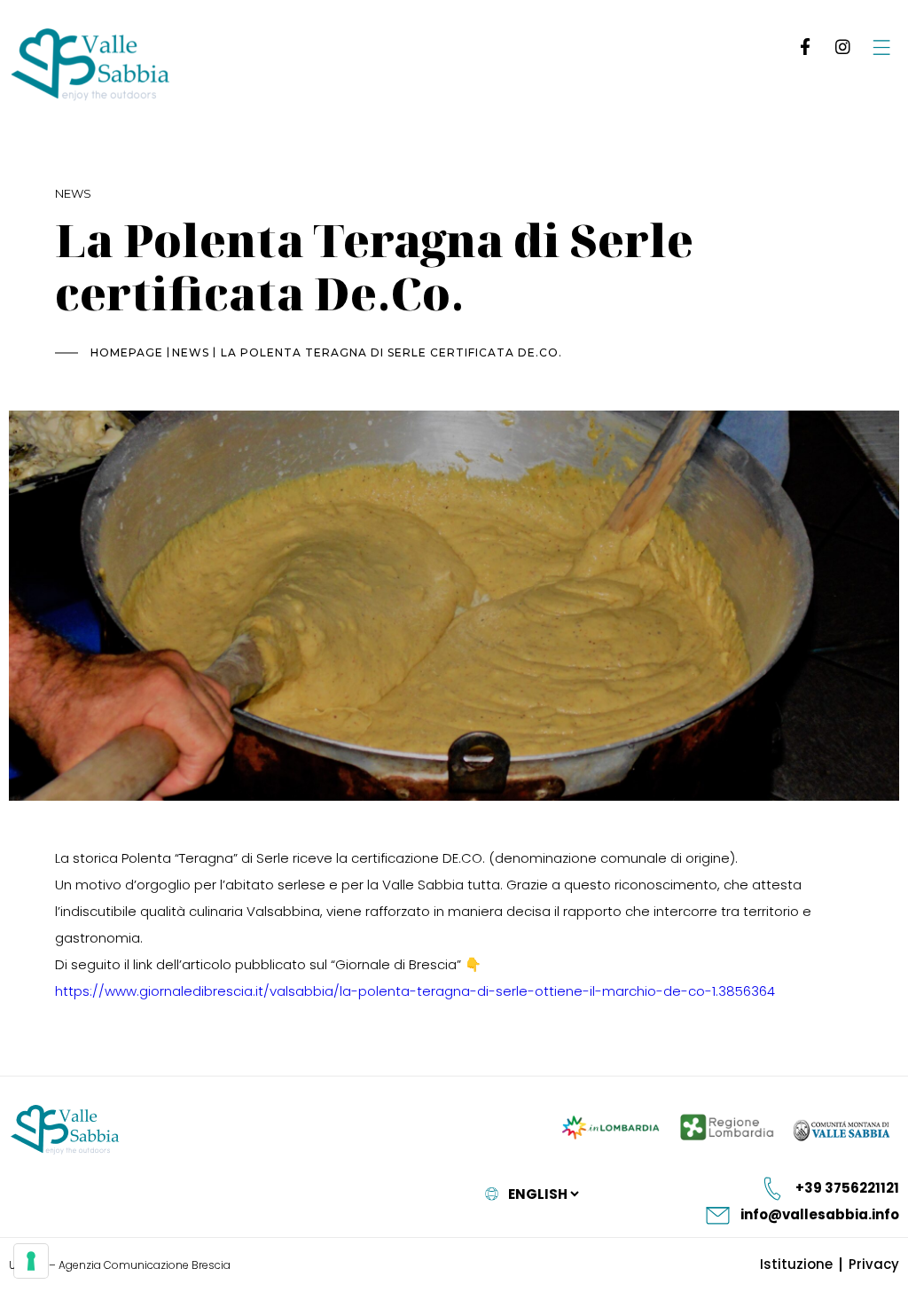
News (73, 193)
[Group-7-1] (881, 46)
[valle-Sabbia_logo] (65, 1130)
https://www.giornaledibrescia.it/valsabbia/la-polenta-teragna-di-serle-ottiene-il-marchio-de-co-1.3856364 (415, 991)
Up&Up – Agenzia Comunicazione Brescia (120, 1264)
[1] (31, 1261)
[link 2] (842, 46)
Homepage (126, 352)
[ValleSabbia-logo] (91, 65)
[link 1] (802, 46)
